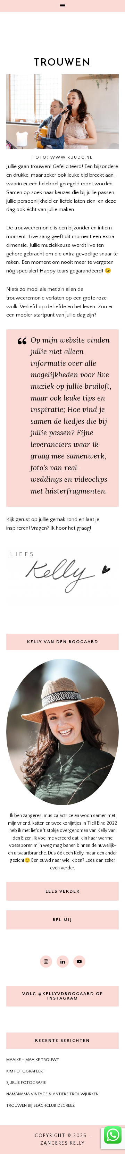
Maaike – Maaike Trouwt (32, 1060)
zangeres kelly (62, 29)
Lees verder (62, 891)
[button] (62, 6)
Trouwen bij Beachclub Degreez (40, 1105)
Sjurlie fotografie (26, 1082)
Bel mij (62, 919)
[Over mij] (62, 732)
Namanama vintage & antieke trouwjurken (52, 1094)
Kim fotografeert (25, 1071)
